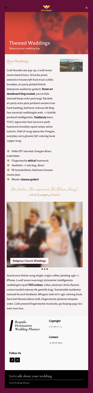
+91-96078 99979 (55, 342)
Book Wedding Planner (19, 382)
